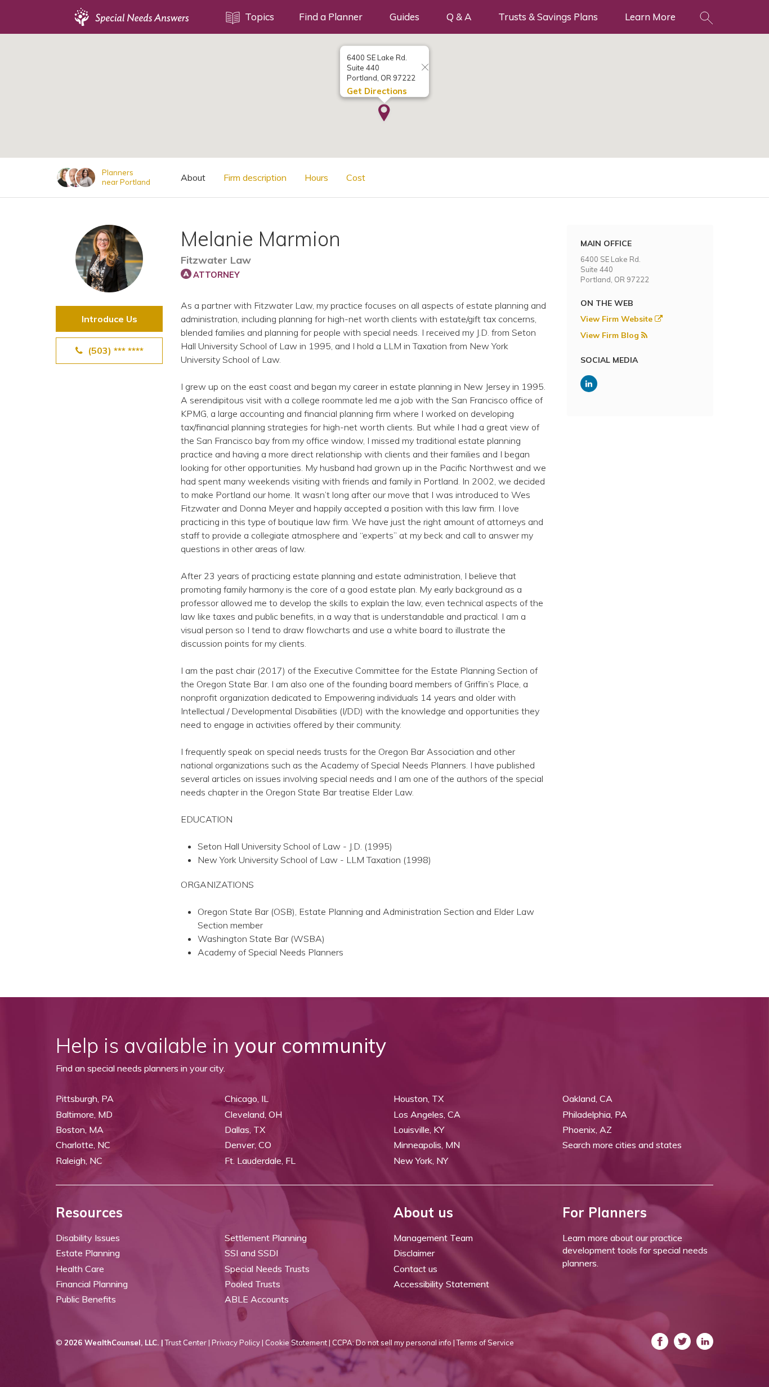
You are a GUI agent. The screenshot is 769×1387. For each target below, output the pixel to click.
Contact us (415, 1268)
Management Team (433, 1237)
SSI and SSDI (251, 1253)
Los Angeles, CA (427, 1114)
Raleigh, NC (79, 1160)
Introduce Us (109, 318)
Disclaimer (414, 1253)
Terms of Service (485, 1342)
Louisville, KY (419, 1129)
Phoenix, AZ (587, 1129)
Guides (404, 17)
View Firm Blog (610, 335)
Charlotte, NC (83, 1144)
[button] (384, 114)
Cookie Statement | (297, 1342)
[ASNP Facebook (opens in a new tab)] (659, 1341)
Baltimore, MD (84, 1114)
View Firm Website (617, 319)
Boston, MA (80, 1129)
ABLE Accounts (257, 1299)
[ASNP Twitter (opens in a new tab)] (682, 1341)
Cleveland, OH (253, 1114)
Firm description (255, 177)
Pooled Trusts (252, 1284)
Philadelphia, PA (594, 1114)
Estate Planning (88, 1253)
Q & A (458, 17)
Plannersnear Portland (126, 177)
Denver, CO (248, 1144)
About (193, 177)
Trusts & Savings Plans (548, 17)
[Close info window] (425, 67)
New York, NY (421, 1160)
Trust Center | (187, 1342)
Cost (355, 177)
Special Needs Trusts (267, 1268)
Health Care (80, 1268)
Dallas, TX (245, 1129)
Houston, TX (419, 1098)
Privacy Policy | (237, 1342)
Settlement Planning (266, 1237)
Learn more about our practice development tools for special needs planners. (635, 1250)
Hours (316, 177)
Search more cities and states (622, 1144)
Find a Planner (331, 17)
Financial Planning (92, 1284)
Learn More (650, 17)
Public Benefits (86, 1299)
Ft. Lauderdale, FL (260, 1160)
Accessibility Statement (441, 1284)
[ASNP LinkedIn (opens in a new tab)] (588, 383)
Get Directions (377, 91)
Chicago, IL (247, 1098)
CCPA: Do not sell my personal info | (393, 1342)
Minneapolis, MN (427, 1144)
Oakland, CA (587, 1098)
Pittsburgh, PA (85, 1098)
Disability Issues (88, 1237)
